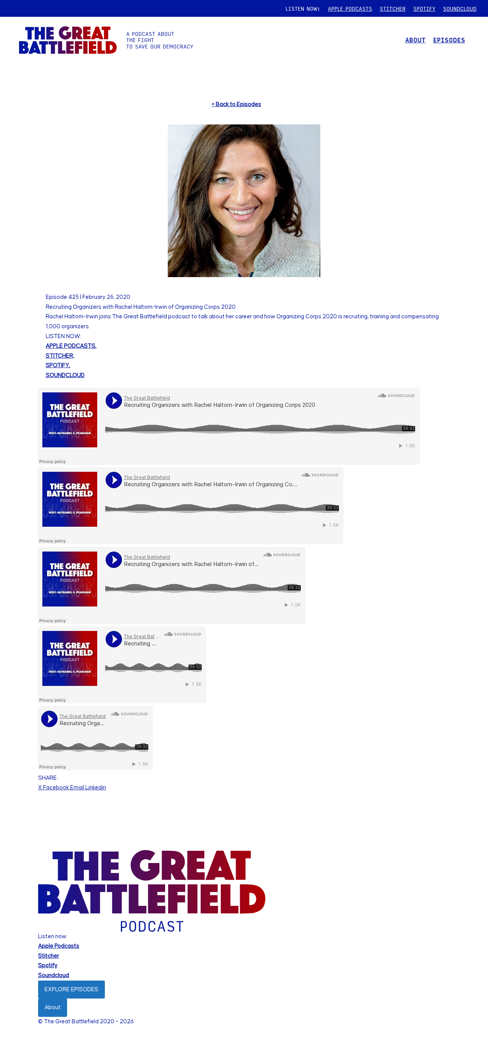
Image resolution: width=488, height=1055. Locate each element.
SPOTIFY (424, 8)
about (415, 40)
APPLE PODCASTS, (71, 346)
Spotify (48, 965)
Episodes (449, 40)
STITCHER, (60, 356)
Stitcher (48, 956)
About (53, 1007)
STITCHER (393, 8)
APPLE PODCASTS (350, 8)
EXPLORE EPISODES (71, 989)
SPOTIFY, (58, 365)
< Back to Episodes (236, 104)
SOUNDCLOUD (460, 8)
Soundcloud (53, 975)
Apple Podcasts (58, 946)
